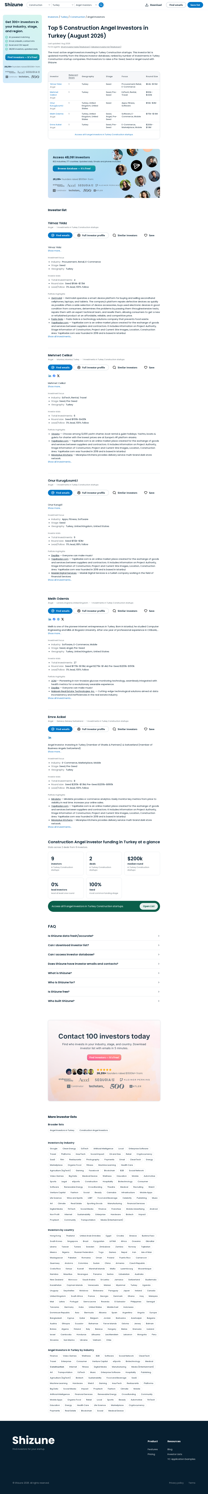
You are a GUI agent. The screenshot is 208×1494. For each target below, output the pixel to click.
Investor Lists (174, 1454)
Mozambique (144, 1268)
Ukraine (84, 1340)
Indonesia (128, 1307)
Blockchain (109, 1170)
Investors (53, 16)
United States (95, 1307)
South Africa (77, 1296)
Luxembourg (127, 1268)
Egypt (108, 1235)
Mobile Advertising (135, 1208)
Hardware (116, 1214)
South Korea (56, 1241)
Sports (53, 1181)
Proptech (54, 1219)
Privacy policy (176, 1482)
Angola (141, 1312)
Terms (192, 1482)
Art (51, 1203)
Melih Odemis (56, 113)
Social (86, 1192)
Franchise (116, 1208)
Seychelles (68, 1290)
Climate (62, 1203)
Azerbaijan (136, 1318)
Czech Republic (137, 1263)
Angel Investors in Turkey (62, 1130)
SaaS (52, 1159)
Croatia (120, 1235)
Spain (114, 1312)
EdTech (84, 1148)
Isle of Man (146, 1252)
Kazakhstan (56, 1285)
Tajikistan (145, 1246)
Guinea (112, 1252)
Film (62, 1159)
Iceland (150, 1329)
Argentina (127, 1312)
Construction (77, 16)
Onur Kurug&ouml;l (56, 104)
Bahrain (150, 1323)
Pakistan (72, 1257)
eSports (76, 1181)
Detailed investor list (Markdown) (106, 47)
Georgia (104, 1296)
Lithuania (96, 1334)
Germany (69, 1307)
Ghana (131, 1296)
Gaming (80, 1170)
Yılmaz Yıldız (56, 84)
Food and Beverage (107, 1198)
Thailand (70, 1235)
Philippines (136, 1301)
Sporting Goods (94, 1203)
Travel (53, 1154)
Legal (64, 1181)
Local (121, 1148)
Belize (124, 1329)
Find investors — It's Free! (22, 57)
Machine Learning (107, 1165)
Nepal (124, 1252)
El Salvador (120, 1301)
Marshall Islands (97, 1268)
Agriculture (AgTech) (60, 1170)
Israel (52, 1334)
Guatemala (150, 1279)
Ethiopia (66, 1323)
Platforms (66, 1154)
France (91, 1296)
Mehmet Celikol (54, 93)
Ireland (138, 1290)
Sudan (96, 1263)
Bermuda (89, 1312)
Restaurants (75, 1159)
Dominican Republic (60, 1312)
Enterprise (100, 1214)
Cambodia (66, 1334)
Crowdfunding (95, 1187)
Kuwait (80, 1268)
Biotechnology (125, 1181)
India (81, 1307)
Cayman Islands (75, 1285)
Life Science (56, 1198)
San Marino (69, 1340)
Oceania (136, 1241)
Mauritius (67, 1274)
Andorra (69, 1263)
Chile (108, 1340)
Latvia (62, 1301)
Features (153, 1449)
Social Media (87, 1208)
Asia (77, 1312)
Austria (53, 1323)
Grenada (136, 1329)
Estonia (125, 1323)
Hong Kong (55, 1235)
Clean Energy (69, 1148)
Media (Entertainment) (112, 1219)
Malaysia (153, 1296)
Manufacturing (115, 1203)
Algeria (65, 1329)
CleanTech (135, 1159)
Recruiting (138, 1187)
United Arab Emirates (90, 1235)
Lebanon (127, 1334)
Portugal (74, 1301)
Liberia (53, 1246)
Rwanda (105, 1301)
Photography (92, 1159)
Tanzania (54, 1307)
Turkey (64, 16)
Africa (124, 1241)
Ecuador (79, 1323)
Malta (112, 1268)
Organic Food (74, 1165)
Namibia (54, 1274)
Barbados (121, 1318)
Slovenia (54, 1340)
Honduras (81, 1334)
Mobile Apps (146, 1192)
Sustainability (83, 1214)
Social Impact (97, 1154)
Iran (134, 1252)
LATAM (112, 1241)
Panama (97, 1274)
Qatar (82, 1318)
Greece (133, 1235)
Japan (126, 1290)
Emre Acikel (56, 124)
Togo (101, 1252)
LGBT (90, 1198)
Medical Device (89, 1176)
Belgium (94, 1318)
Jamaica (118, 1279)
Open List (149, 906)
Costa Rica (55, 1268)
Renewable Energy (73, 1187)
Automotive (149, 1176)
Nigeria (65, 1252)
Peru (154, 1334)
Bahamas (93, 1323)
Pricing (151, 1454)
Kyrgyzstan (98, 1241)
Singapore (72, 1241)
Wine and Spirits (75, 1198)
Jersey (137, 1323)
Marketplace (56, 1165)
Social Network (136, 1170)
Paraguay (113, 1290)
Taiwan (65, 1246)
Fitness (89, 1165)
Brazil (85, 1241)
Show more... (54, 250)
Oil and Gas (115, 1154)
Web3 (151, 1187)
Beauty (98, 1192)
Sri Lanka (104, 1279)
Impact (142, 1214)
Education (122, 1176)
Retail (128, 1154)
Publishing (142, 1198)
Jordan (107, 1318)
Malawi (107, 1285)
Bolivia (53, 1329)
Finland (77, 1329)
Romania (86, 1257)
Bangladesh (56, 1318)
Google (53, 1148)
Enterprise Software (138, 1148)
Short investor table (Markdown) (75, 47)
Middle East (112, 1307)
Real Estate (76, 1203)
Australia (139, 1274)
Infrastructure (128, 1192)
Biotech (129, 1214)
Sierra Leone (89, 1301)
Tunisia (77, 1246)
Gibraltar (150, 1241)
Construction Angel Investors (93, 1130)
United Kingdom (58, 1296)
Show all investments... (60, 336)
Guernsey (55, 1263)
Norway (132, 1246)
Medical (124, 1187)
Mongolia (142, 1334)
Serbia (110, 1274)
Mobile (135, 1176)
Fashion (74, 1192)
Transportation (88, 1219)
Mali (52, 1301)
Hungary (112, 1329)
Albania (102, 1312)
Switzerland (134, 1279)
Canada (151, 1290)
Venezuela (93, 1285)
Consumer (143, 1181)
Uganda (146, 1285)
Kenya (69, 1268)
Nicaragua (83, 1274)
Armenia (120, 1263)
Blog (169, 1449)
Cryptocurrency (144, 1154)
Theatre (111, 1187)
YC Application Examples (181, 1459)
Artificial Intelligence (103, 1148)
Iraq (142, 1296)
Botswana (98, 1290)
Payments (109, 1159)
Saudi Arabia (89, 1279)
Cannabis (111, 1192)
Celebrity (127, 1198)
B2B (122, 1170)
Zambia (119, 1246)
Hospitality (108, 1181)
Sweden (90, 1246)
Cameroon (141, 1257)
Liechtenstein (111, 1334)
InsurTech (80, 1154)
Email (122, 1159)
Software (54, 1187)
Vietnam (97, 1340)
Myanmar (120, 1285)
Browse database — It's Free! (74, 168)
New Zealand (56, 1279)
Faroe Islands (110, 1323)
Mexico (53, 1252)
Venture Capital (57, 1192)
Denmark (118, 1296)
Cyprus (70, 1318)
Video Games (57, 1176)
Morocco (72, 1279)
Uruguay (54, 1290)
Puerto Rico (125, 1257)
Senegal (150, 1301)
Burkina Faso (148, 1235)
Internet (68, 1214)
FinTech (71, 1208)
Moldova (83, 1290)
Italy (88, 1329)
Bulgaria (151, 1318)
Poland (110, 1257)
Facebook (94, 1170)
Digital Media (56, 1208)
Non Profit (54, 1214)
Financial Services (136, 1203)
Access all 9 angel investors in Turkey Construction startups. (104, 134)
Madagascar (56, 1257)
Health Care (127, 1165)
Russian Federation (83, 1252)
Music (155, 1198)
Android (154, 1208)
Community (70, 1219)
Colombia (83, 1263)
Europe (153, 1312)
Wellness (107, 1176)
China (108, 1263)
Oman (99, 1257)
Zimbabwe (104, 1246)
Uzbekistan (124, 1274)
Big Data (73, 1176)
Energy (149, 1159)
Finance (102, 1208)
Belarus (99, 1329)
